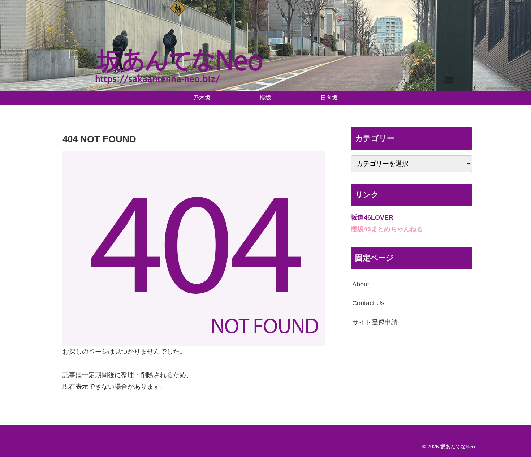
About (360, 284)
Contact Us (368, 303)
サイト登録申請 (375, 322)
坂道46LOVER (372, 217)
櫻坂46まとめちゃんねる (387, 229)
